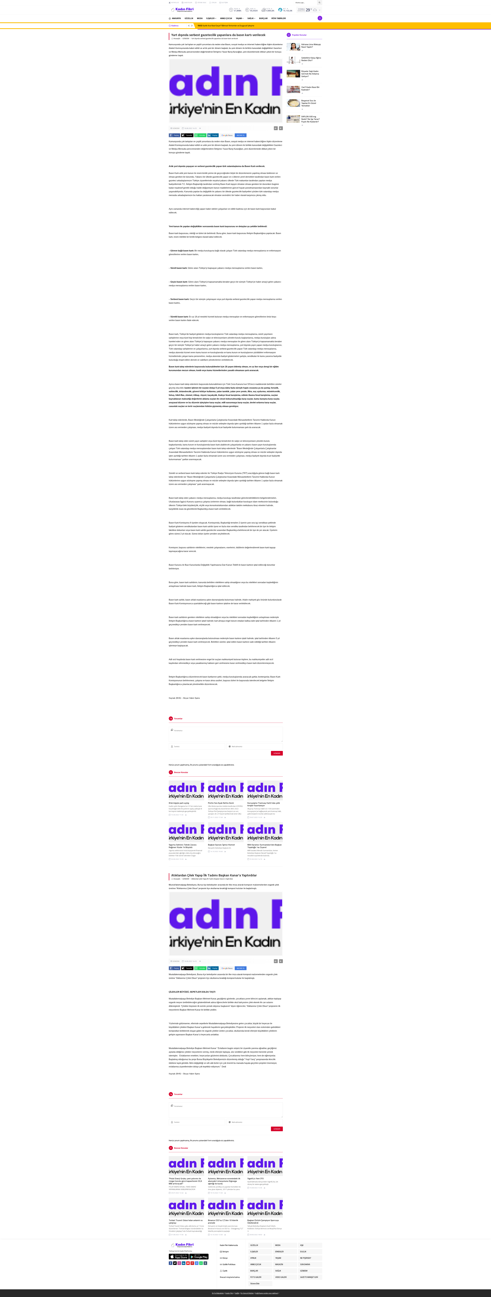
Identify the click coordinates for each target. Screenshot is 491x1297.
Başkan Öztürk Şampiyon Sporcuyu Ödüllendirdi (263, 1221)
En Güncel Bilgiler (247, 1293)
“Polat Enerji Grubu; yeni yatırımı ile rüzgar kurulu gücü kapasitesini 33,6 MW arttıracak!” (185, 1181)
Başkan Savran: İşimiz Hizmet (221, 845)
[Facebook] (170, 1263)
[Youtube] (188, 1263)
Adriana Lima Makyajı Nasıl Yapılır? (311, 45)
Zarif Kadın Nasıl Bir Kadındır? (310, 88)
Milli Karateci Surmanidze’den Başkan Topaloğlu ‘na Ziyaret (264, 846)
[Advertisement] (160, 38)
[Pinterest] (192, 1263)
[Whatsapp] (201, 1263)
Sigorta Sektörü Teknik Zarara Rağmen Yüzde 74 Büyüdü (182, 846)
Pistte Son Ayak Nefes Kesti (221, 803)
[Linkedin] (183, 1263)
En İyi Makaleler (218, 1293)
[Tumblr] (205, 1263)
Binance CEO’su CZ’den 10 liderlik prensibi (223, 1221)
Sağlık (237, 1293)
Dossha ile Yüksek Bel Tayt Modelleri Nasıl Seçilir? (220, 25)
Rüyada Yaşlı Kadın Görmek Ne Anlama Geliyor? (310, 74)
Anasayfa (177, 38)
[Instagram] (179, 1263)
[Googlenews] (196, 1263)
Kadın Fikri (229, 1293)
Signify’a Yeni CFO (255, 1178)
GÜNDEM (185, 38)
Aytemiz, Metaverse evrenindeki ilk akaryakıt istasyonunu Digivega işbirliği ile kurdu (224, 1181)
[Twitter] (175, 1263)
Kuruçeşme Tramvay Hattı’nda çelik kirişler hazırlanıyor (263, 804)
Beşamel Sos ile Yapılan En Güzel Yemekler (308, 103)
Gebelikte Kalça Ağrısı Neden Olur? (311, 59)
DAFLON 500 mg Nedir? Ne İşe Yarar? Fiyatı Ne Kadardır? (310, 119)
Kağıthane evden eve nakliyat (266, 1293)
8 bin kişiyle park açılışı (179, 803)
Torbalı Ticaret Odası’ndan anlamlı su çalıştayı (186, 1221)
